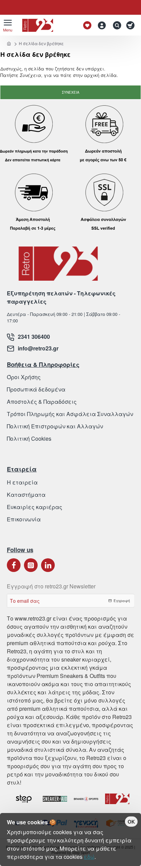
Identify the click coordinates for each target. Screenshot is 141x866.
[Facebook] (14, 565)
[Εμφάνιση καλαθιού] (131, 25)
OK (131, 821)
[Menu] (7, 25)
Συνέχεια (70, 92)
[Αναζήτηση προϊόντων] (115, 25)
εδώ (89, 857)
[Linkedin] (48, 565)
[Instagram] (31, 565)
